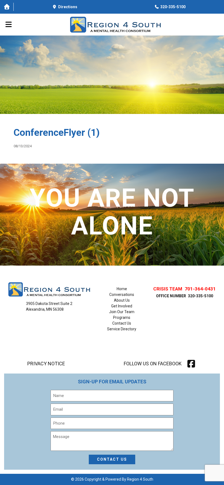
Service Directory (121, 329)
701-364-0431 (200, 289)
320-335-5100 (200, 296)
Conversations (121, 294)
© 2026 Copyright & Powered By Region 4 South (112, 479)
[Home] (6, 7)
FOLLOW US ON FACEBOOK (153, 363)
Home (122, 289)
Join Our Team (121, 312)
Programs (121, 317)
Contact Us (121, 323)
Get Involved (121, 306)
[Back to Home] (115, 24)
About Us (122, 300)
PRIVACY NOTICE (46, 363)
